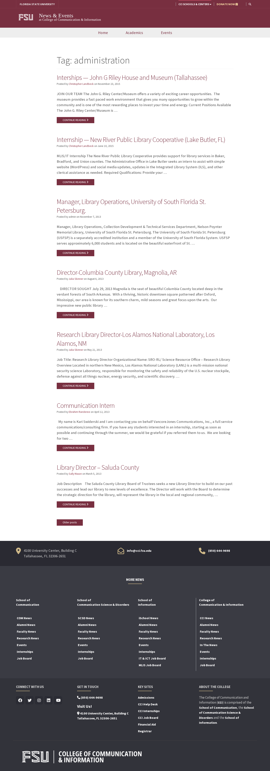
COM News (24, 618)
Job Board (24, 658)
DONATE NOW (226, 4)
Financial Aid (147, 724)
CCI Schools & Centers (194, 4)
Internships (25, 652)
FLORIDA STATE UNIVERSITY (37, 4)
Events (166, 32)
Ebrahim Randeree (79, 412)
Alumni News (26, 625)
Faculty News (26, 631)
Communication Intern (86, 405)
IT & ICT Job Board (152, 658)
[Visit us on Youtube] (58, 700)
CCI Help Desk (148, 704)
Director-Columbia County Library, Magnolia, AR (117, 272)
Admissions (146, 697)
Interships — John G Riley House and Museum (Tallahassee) (132, 77)
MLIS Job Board (150, 665)
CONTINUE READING (75, 120)
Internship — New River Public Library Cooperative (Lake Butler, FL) (141, 139)
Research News (28, 638)
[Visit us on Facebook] (20, 700)
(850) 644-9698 (219, 551)
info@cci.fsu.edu (139, 551)
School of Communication (218, 708)
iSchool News (148, 618)
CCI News (206, 618)
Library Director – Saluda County (98, 467)
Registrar (145, 731)
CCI (220, 702)
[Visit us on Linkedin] (48, 700)
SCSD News (86, 618)
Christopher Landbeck (81, 84)
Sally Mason (75, 473)
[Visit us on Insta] (39, 700)
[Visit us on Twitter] (29, 700)
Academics (134, 32)
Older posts (70, 522)
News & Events (56, 16)
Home (103, 32)
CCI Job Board (148, 718)
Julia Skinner (76, 279)
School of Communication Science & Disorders (226, 713)
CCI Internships (149, 711)
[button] (250, 4)
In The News (208, 645)
